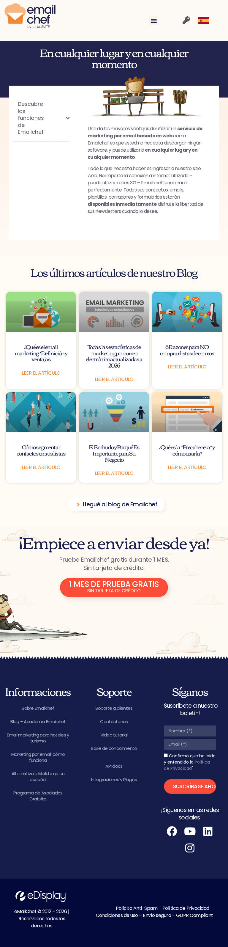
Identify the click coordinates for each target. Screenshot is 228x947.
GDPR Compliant (194, 915)
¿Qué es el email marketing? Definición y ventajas (41, 352)
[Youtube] (190, 831)
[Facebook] (172, 831)
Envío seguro (157, 915)
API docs (113, 766)
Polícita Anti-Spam (136, 908)
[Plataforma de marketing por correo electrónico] (30, 16)
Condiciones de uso (117, 915)
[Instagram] (190, 848)
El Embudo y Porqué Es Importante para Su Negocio (114, 453)
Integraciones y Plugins (114, 779)
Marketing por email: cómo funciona (38, 757)
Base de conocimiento (114, 748)
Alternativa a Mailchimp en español (38, 776)
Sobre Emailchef (38, 708)
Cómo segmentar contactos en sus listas (41, 450)
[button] (154, 20)
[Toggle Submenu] (59, 118)
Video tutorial (113, 735)
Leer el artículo (41, 373)
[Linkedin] (208, 831)
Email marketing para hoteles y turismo (38, 738)
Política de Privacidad (187, 765)
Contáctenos (114, 721)
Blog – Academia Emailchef (38, 721)
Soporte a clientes (113, 708)
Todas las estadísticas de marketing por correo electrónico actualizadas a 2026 (114, 355)
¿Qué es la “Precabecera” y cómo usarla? (187, 450)
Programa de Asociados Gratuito (37, 796)
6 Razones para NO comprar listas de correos (187, 349)
